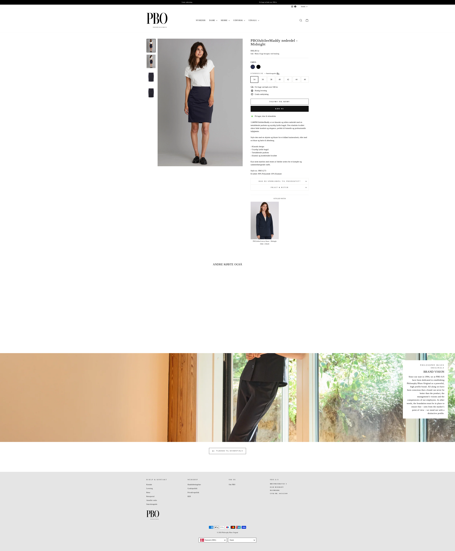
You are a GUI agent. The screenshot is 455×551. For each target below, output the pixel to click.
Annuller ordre (151, 500)
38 (271, 79)
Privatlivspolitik (193, 492)
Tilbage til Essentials (229, 451)
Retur (148, 492)
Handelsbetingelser (194, 484)
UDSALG (253, 20)
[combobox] (213, 540)
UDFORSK (238, 20)
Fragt (261, 54)
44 (297, 79)
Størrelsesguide (151, 504)
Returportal (150, 496)
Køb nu (279, 109)
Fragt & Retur (280, 187)
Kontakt (149, 484)
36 (263, 79)
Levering (149, 488)
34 (254, 79)
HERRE (224, 20)
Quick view (166, 327)
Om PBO (232, 484)
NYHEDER (201, 20)
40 (280, 79)
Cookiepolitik (192, 488)
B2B (189, 496)
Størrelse (263, 73)
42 (288, 79)
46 (305, 79)
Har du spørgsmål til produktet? (280, 181)
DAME (212, 20)
